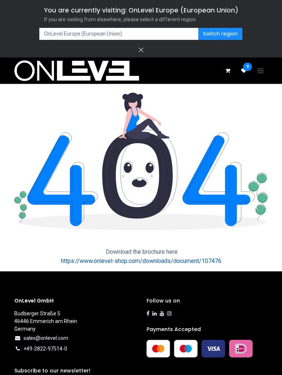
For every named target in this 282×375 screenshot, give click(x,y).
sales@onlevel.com (46, 338)
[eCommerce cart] (227, 70)
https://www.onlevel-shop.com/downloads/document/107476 (141, 260)
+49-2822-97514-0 (45, 349)
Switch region (220, 33)
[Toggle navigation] (260, 71)
